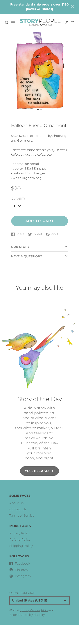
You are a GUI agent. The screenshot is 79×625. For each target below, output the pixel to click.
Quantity (18, 198)
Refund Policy (19, 539)
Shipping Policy (21, 546)
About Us (16, 503)
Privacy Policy (19, 533)
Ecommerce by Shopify (27, 615)
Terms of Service (21, 515)
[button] (38, 109)
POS (44, 610)
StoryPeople (30, 610)
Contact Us (17, 509)
